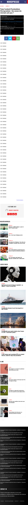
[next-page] (3, 419)
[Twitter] (10, 38)
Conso (10, 410)
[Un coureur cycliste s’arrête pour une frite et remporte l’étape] (4, 380)
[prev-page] (1, 419)
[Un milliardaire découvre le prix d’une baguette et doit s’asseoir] (13, 297)
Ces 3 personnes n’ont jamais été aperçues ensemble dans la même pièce (16, 258)
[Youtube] (16, 214)
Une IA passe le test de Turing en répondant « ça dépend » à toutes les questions (12, 285)
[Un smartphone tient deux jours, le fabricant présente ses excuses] (4, 412)
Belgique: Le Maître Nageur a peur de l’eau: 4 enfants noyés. (16, 227)
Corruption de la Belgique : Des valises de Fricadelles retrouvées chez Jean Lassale (17, 242)
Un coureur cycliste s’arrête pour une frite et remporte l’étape (17, 380)
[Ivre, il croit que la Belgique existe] (4, 234)
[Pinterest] (14, 38)
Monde (3, 283)
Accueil (2, 6)
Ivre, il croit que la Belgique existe (16, 235)
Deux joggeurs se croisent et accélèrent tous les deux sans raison (16, 369)
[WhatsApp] (18, 38)
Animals (10, 225)
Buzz (10, 367)
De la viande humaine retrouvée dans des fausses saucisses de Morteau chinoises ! (17, 250)
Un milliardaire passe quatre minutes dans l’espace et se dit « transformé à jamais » (13, 331)
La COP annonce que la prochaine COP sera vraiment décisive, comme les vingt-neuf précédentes (13, 355)
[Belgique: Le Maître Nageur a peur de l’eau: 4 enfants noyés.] (4, 227)
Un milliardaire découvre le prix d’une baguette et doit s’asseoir (12, 308)
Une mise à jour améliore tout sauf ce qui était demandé (17, 402)
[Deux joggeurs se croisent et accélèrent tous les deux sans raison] (4, 369)
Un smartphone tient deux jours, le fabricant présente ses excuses (15, 412)
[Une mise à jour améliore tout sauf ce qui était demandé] (4, 401)
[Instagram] (11, 214)
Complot (8, 6)
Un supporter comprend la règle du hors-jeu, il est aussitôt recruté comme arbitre (17, 391)
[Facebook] (6, 38)
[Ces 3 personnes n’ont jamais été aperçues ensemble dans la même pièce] (4, 257)
